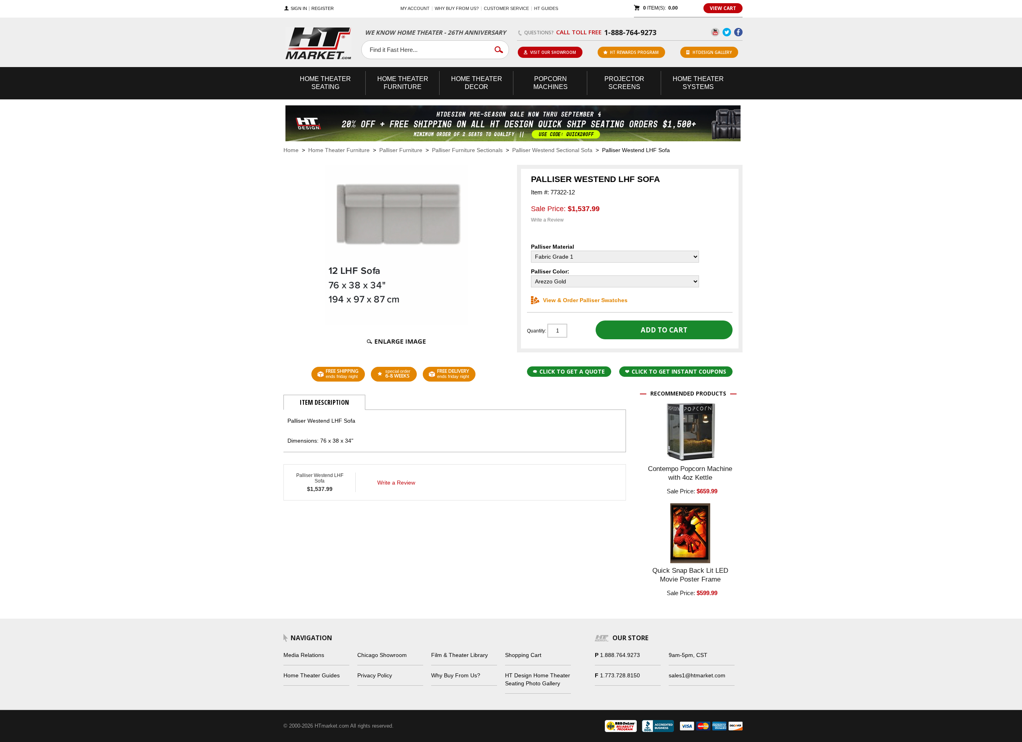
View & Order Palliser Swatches (585, 300)
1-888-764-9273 (630, 32)
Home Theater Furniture (339, 150)
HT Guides (546, 8)
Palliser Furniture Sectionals (467, 150)
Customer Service (506, 8)
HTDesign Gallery (712, 52)
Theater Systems (698, 82)
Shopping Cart (523, 655)
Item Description (324, 402)
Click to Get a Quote (572, 371)
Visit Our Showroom (553, 52)
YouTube (715, 32)
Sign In (299, 8)
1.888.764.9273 (620, 655)
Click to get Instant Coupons (679, 371)
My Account (415, 8)
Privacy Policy (374, 675)
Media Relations (303, 655)
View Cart (723, 8)
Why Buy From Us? (455, 675)
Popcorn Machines (550, 82)
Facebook (738, 32)
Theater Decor (476, 82)
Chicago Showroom (382, 655)
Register (322, 8)
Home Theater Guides (311, 675)
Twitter (727, 32)
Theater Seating (325, 82)
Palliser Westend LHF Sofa (319, 478)
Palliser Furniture (400, 150)
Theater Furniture (402, 82)
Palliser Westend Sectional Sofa (552, 150)
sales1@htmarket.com (697, 675)
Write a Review (547, 220)
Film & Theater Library (459, 655)
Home (291, 150)
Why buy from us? (457, 8)
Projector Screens (624, 82)
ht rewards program (634, 52)
